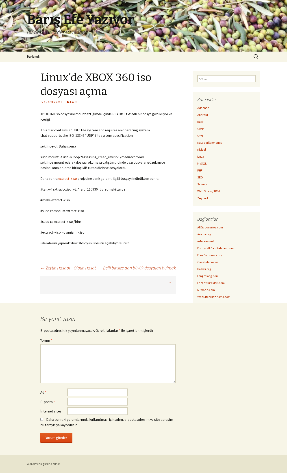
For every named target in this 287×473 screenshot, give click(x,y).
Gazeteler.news (207, 262)
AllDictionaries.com (210, 227)
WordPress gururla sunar (43, 464)
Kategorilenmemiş (209, 143)
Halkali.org (204, 269)
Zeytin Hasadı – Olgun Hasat (68, 268)
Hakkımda (33, 56)
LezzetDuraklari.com (211, 283)
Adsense (203, 108)
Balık (200, 122)
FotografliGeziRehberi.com (215, 248)
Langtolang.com (208, 276)
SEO (200, 177)
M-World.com (206, 290)
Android (202, 115)
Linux (73, 102)
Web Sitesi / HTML (209, 191)
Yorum (46, 340)
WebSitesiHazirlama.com (213, 297)
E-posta (47, 401)
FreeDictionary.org (209, 255)
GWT (200, 136)
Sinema (202, 184)
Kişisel (201, 150)
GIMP (200, 129)
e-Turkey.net (205, 241)
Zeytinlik (203, 198)
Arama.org (204, 234)
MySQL (202, 163)
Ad (43, 392)
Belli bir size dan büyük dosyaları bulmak (139, 268)
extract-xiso (67, 178)
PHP (200, 170)
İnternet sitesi (51, 411)
